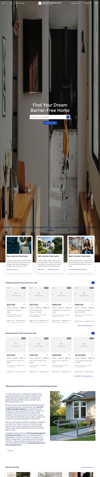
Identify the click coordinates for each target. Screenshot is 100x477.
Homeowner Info (53, 269)
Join (96, 3)
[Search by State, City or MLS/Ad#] (68, 117)
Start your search (12, 269)
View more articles (87, 467)
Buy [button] (3, 3)
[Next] (93, 282)
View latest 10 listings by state (83, 376)
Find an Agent (20, 3)
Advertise (88, 3)
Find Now (10, 450)
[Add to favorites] (24, 305)
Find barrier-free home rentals (77, 269)
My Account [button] (74, 3)
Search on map (51, 123)
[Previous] (89, 282)
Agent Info (41, 269)
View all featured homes (85, 325)
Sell (11, 3)
